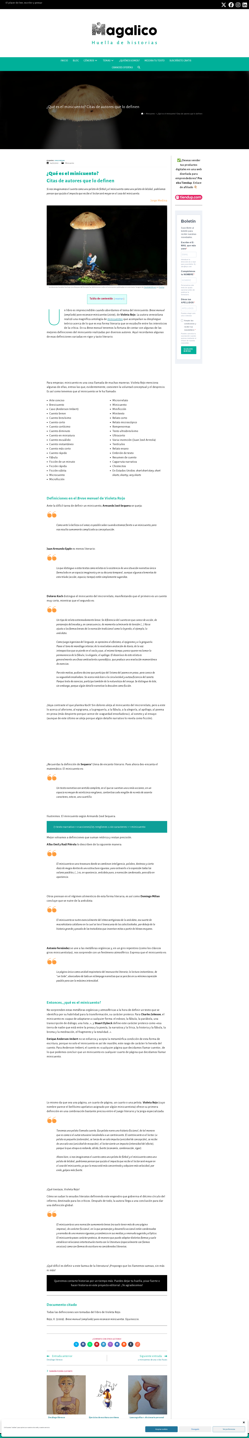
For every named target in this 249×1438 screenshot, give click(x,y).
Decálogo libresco (56, 1417)
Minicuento (69, 163)
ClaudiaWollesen (150, 287)
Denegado (195, 1429)
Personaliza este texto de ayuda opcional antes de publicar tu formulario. (188, 290)
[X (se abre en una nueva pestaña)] (224, 4)
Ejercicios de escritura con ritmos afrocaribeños (104, 1418)
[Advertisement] (107, 360)
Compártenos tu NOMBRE (188, 273)
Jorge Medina (60, 160)
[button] (244, 1422)
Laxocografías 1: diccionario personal (147, 1417)
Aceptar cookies (161, 1429)
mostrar (119, 299)
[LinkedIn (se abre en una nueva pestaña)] (244, 4)
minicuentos (115, 319)
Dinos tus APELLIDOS (187, 301)
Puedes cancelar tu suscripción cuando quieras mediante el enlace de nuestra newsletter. (188, 338)
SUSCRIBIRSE (188, 350)
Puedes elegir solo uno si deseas (188, 314)
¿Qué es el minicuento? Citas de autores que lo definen (179, 114)
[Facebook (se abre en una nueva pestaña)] (231, 4)
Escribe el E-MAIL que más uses (188, 245)
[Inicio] (142, 114)
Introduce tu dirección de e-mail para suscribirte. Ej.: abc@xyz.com (188, 263)
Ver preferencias (229, 1429)
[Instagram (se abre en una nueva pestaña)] (238, 4)
